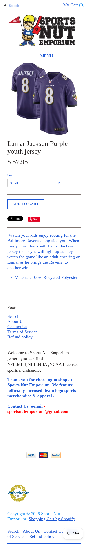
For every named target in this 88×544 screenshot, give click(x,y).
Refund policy (20, 336)
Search (13, 316)
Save (36, 219)
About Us (15, 321)
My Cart (73, 4)
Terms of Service (22, 331)
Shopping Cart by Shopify (52, 518)
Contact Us (17, 326)
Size (10, 175)
